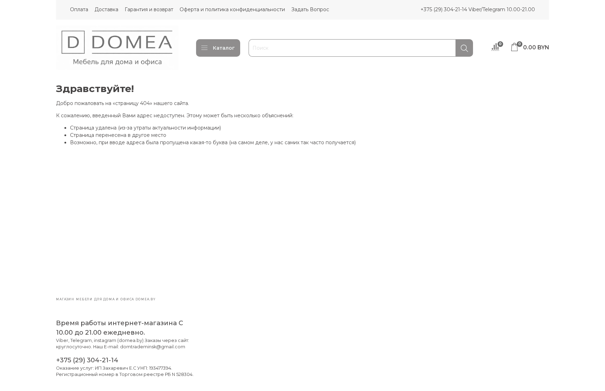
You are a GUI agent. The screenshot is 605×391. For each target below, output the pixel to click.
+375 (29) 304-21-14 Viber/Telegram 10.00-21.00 (477, 9)
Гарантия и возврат (149, 9)
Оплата (79, 9)
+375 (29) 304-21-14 (87, 360)
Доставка (106, 9)
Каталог (224, 48)
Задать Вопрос (310, 9)
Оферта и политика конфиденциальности (232, 9)
